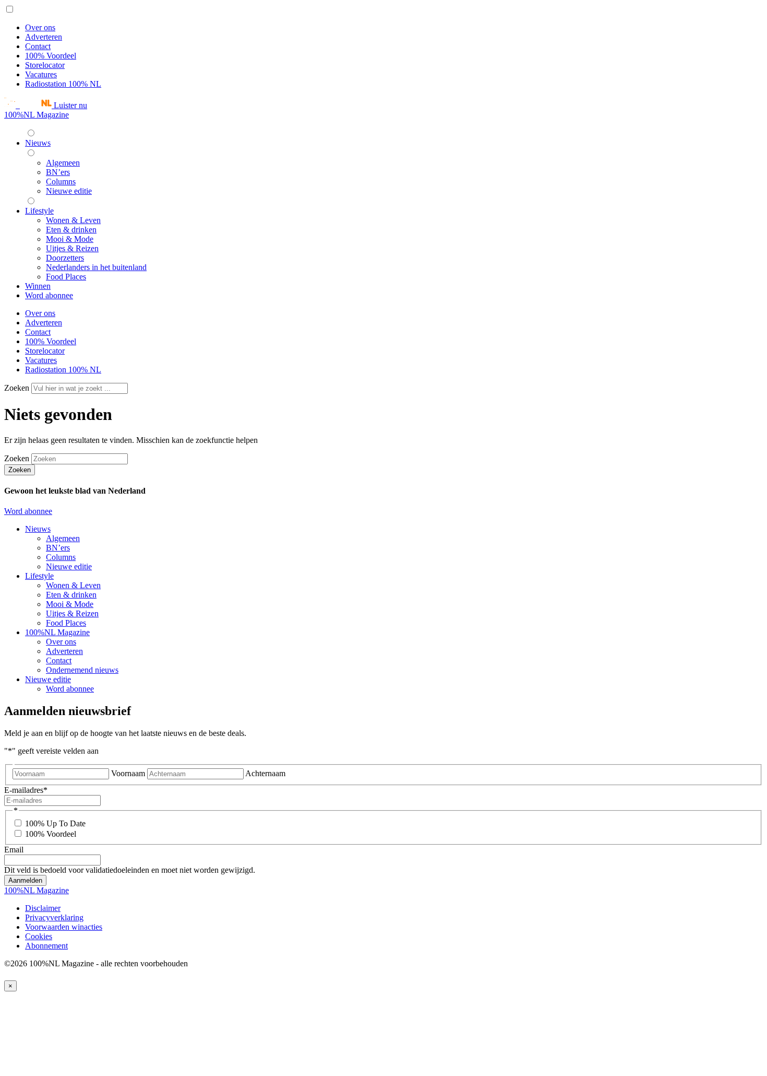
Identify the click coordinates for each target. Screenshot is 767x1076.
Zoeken (17, 387)
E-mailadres (25, 790)
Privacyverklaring (54, 917)
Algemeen (63, 538)
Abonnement (46, 945)
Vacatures (41, 74)
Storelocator (45, 65)
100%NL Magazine (36, 114)
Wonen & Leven (73, 585)
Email (13, 849)
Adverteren (43, 36)
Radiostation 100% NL (63, 83)
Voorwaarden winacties (63, 926)
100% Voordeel (50, 55)
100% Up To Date (55, 823)
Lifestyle (39, 575)
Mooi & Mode (69, 604)
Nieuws (38, 528)
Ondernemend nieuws (82, 669)
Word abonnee (28, 511)
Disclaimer (43, 908)
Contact (38, 46)
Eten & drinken (71, 594)
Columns (61, 557)
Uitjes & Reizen (72, 613)
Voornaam (128, 773)
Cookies (38, 936)
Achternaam (265, 773)
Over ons (40, 27)
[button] (45, 105)
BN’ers (58, 547)
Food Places (66, 622)
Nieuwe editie (69, 566)
